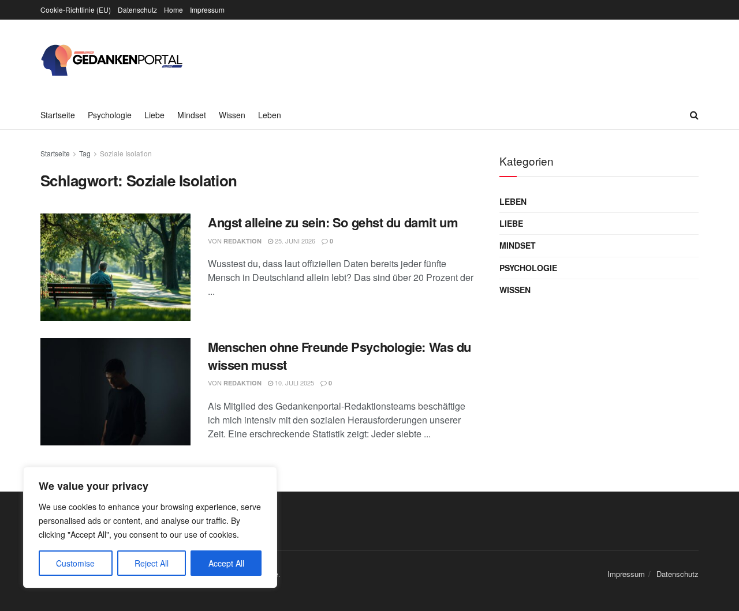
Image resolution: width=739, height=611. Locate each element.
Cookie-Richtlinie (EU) (75, 9)
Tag (85, 153)
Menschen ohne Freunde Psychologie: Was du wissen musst (339, 356)
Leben (269, 115)
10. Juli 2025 (293, 382)
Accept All (226, 563)
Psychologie (110, 115)
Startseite (57, 115)
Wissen (232, 115)
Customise (75, 563)
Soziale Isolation (126, 153)
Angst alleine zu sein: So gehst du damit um (333, 222)
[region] (150, 527)
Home (173, 9)
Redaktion (242, 241)
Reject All (152, 563)
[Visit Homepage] (112, 60)
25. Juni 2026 (294, 240)
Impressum (207, 9)
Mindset (191, 115)
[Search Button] (694, 114)
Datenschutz (137, 9)
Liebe (154, 115)
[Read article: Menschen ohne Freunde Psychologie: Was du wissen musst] (115, 391)
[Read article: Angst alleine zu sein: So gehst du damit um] (115, 267)
